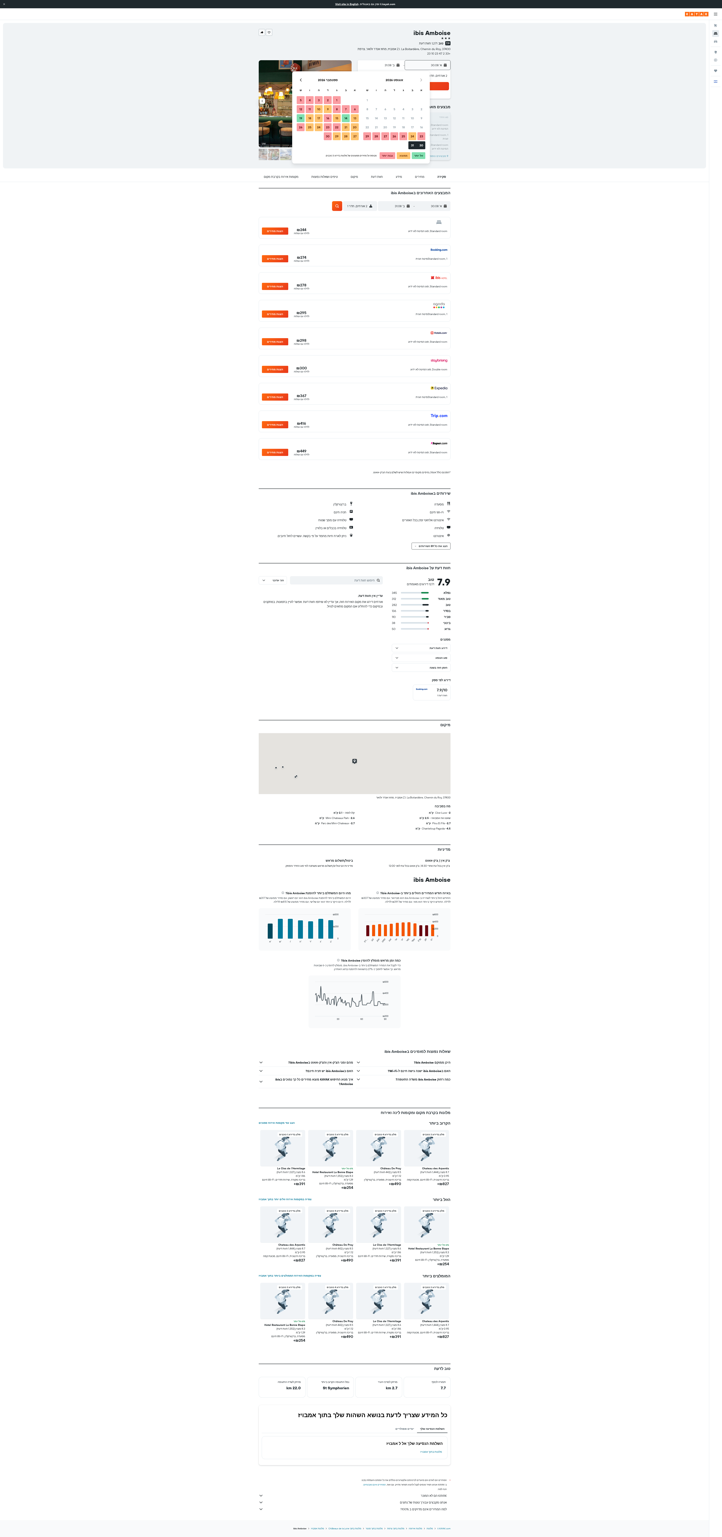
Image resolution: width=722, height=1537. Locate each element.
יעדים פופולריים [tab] (404, 1428)
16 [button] (421, 127)
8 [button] (367, 109)
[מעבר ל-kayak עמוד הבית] (696, 14)
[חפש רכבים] (715, 41)
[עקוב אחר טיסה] (715, 60)
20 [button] (385, 127)
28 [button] (376, 136)
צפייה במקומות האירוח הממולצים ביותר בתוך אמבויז (290, 1275)
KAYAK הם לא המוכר (434, 1495)
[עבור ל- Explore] (715, 52)
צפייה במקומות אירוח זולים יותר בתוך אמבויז (285, 1199)
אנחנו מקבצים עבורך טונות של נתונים (423, 1502)
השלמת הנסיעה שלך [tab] (432, 1428)
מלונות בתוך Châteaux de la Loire (344, 1528)
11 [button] (403, 118)
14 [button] (376, 118)
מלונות (430, 1528)
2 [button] (421, 109)
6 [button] (385, 109)
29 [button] (367, 136)
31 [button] (412, 145)
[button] (4, 4)
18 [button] (403, 127)
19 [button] (394, 127)
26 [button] (394, 136)
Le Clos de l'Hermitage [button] (291, 1168)
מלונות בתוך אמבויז (431, 1451)
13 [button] (385, 118)
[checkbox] (431, 692)
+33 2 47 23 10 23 (438, 53)
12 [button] (394, 118)
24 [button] (412, 136)
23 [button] (421, 136)
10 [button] (412, 118)
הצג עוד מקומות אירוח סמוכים (277, 1123)
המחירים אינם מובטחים (374, 1484)
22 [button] (367, 127)
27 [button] (385, 136)
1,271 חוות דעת (428, 43)
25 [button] (403, 136)
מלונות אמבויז (317, 1528)
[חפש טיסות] (715, 25)
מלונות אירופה (415, 1528)
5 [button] (394, 109)
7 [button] (376, 109)
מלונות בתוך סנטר (374, 1528)
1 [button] (367, 100)
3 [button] (412, 109)
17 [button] (412, 127)
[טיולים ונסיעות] (715, 71)
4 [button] (403, 109)
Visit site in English (347, 4)
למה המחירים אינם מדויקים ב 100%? (423, 1509)
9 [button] (421, 118)
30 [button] (421, 145)
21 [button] (376, 127)
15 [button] (367, 118)
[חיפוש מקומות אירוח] (715, 33)
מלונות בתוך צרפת (395, 1528)
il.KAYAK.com (443, 1528)
